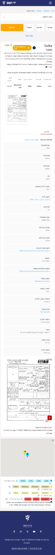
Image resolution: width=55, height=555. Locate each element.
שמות (39, 11)
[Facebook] (14, 531)
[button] (50, 3)
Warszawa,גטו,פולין (42, 281)
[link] (11, 3)
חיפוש (12, 27)
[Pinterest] (40, 531)
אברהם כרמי (45, 312)
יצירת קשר (27, 525)
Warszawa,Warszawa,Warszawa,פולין (34, 251)
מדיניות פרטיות (36, 548)
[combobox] (29, 16)
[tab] (46, 131)
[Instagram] (20, 531)
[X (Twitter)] (27, 531)
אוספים (46, 11)
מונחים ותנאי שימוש (19, 548)
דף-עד (47, 343)
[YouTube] (34, 531)
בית (53, 11)
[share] (34, 47)
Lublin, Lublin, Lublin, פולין (40, 200)
